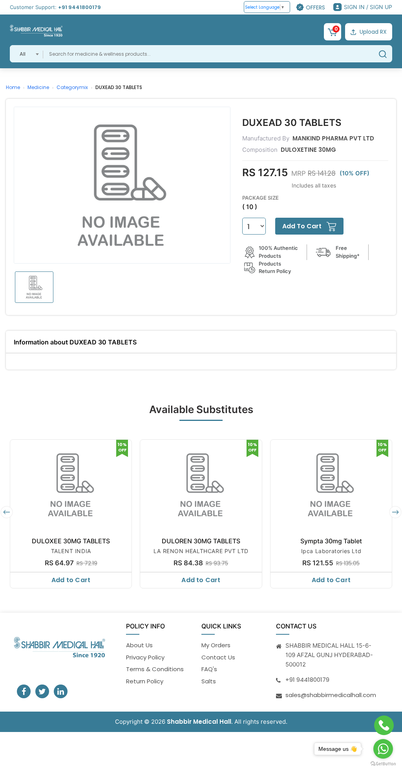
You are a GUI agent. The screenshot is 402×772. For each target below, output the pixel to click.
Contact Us (218, 657)
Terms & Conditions (155, 669)
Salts (208, 681)
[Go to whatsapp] (383, 749)
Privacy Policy (145, 657)
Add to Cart (70, 579)
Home (13, 87)
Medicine (38, 87)
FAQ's (209, 669)
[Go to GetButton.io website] (383, 764)
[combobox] (26, 53)
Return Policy (144, 681)
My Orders (215, 645)
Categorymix (72, 87)
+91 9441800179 (79, 7)
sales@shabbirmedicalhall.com (330, 695)
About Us (139, 645)
